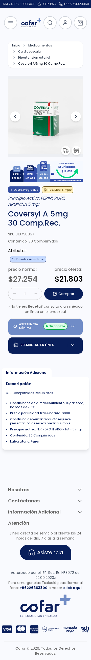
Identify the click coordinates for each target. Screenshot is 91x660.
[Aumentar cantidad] (36, 294)
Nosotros (18, 489)
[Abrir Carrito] (80, 22)
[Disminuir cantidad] (14, 294)
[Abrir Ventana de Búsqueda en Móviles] (50, 22)
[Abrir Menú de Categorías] (10, 22)
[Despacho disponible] (65, 150)
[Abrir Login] (65, 22)
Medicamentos (40, 45)
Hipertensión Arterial (34, 58)
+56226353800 (34, 587)
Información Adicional (27, 372)
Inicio (16, 45)
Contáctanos (24, 501)
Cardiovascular (30, 52)
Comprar (66, 293)
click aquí (72, 587)
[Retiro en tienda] (76, 150)
